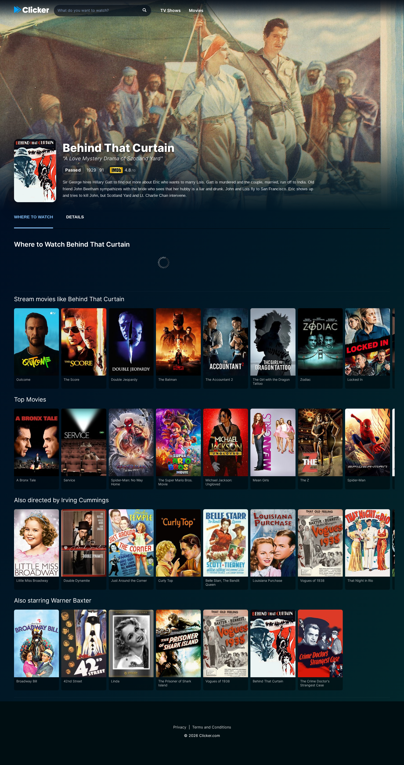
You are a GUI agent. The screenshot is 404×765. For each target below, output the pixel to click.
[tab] (37, 219)
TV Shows (170, 10)
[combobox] (102, 10)
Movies (196, 10)
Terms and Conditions (211, 727)
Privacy (179, 727)
